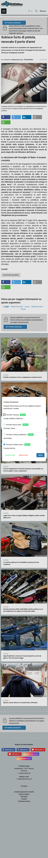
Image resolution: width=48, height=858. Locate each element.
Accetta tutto (10, 455)
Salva (40, 455)
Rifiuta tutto (23, 455)
